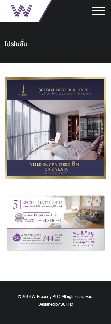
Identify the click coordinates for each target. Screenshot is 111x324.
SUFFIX (66, 304)
